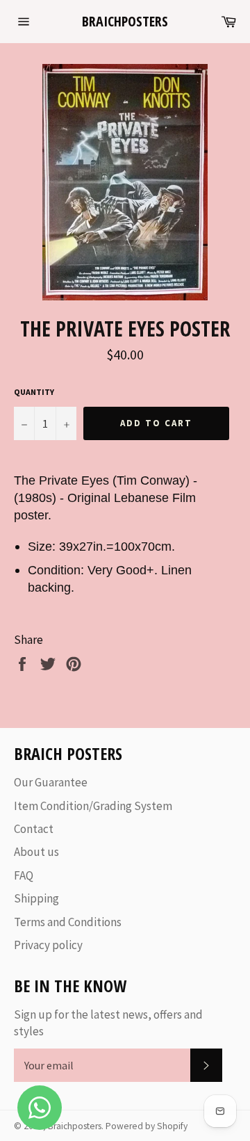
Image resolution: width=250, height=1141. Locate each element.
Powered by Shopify (147, 1126)
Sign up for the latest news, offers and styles (108, 1022)
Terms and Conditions (68, 922)
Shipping (36, 898)
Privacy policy (48, 945)
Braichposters (125, 21)
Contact (33, 828)
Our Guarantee (51, 782)
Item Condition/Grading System (93, 806)
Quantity (34, 392)
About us (36, 851)
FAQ (23, 875)
